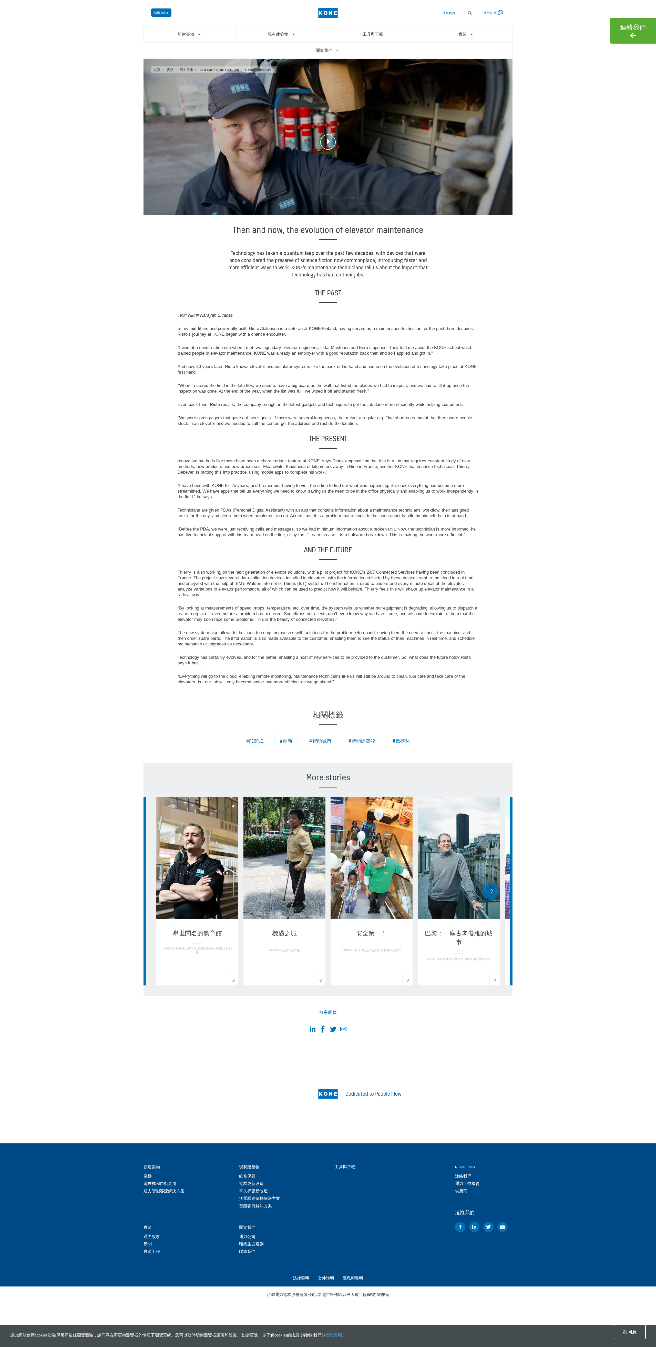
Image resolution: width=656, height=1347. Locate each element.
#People (254, 741)
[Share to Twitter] (333, 1030)
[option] (197, 891)
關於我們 (247, 1227)
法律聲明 (301, 1278)
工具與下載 (345, 1166)
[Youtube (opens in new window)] (502, 1227)
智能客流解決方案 (255, 1205)
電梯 (148, 1176)
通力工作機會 (467, 1183)
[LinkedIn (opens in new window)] (474, 1227)
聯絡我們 (247, 1251)
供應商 (461, 1191)
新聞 (148, 1244)
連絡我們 (449, 13)
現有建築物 (249, 1166)
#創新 (286, 741)
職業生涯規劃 (251, 1244)
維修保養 (247, 1176)
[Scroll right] (490, 891)
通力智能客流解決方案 (164, 1191)
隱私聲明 (334, 1335)
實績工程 (152, 1251)
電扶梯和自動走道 (160, 1183)
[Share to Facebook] (323, 1030)
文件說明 (326, 1278)
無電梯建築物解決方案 (259, 1198)
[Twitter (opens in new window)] (488, 1227)
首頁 (157, 70)
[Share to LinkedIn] (313, 1030)
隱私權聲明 (353, 1278)
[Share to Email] (343, 1030)
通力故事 (186, 70)
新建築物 (152, 1166)
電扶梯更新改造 (253, 1191)
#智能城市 (320, 741)
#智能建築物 (362, 741)
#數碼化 (401, 741)
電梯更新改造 (251, 1183)
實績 (170, 70)
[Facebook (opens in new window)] (460, 1227)
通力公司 (247, 1236)
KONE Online (161, 12)
